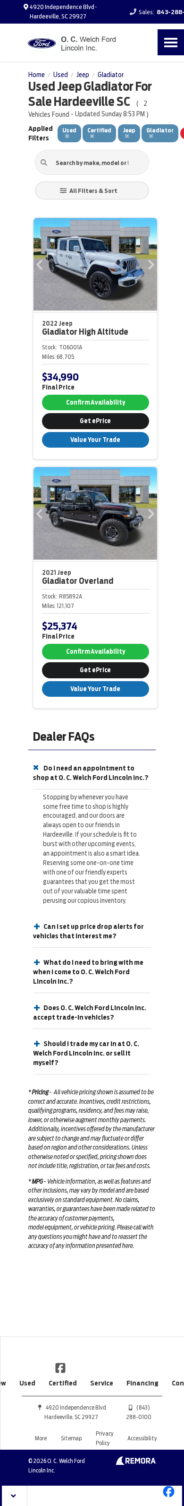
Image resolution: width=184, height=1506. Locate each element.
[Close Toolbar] (15, 1496)
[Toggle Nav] (171, 42)
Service (101, 1383)
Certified (63, 1383)
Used (27, 1383)
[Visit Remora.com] (136, 1462)
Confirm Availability (95, 402)
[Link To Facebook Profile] (60, 1367)
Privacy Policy (104, 1438)
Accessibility (142, 1438)
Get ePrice (95, 420)
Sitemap (71, 1438)
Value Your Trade (95, 439)
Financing (142, 1383)
